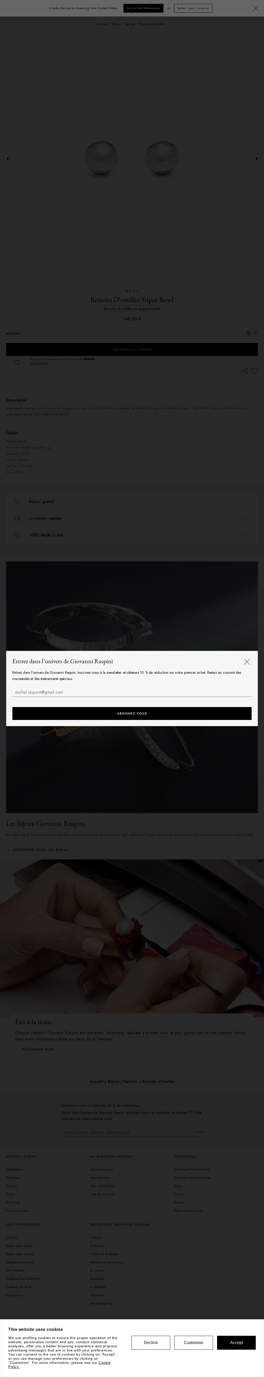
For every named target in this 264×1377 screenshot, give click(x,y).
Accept (236, 1342)
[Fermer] (247, 662)
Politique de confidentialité (61, 702)
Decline (151, 1342)
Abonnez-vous (132, 713)
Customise (193, 1342)
